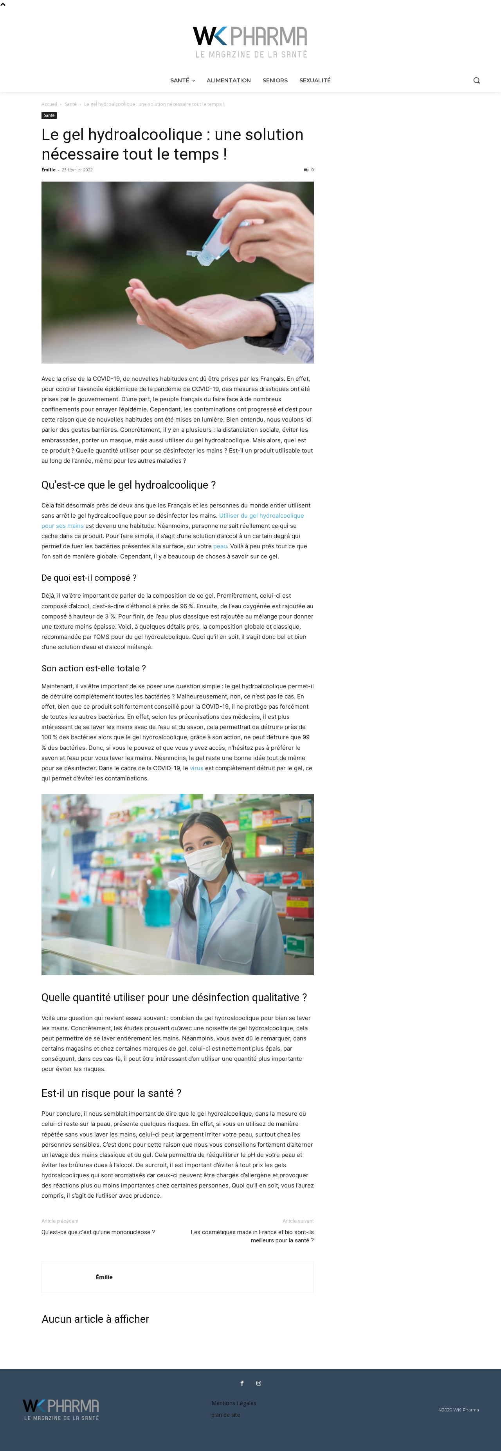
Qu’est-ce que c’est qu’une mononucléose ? (98, 1232)
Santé (71, 104)
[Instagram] (258, 1383)
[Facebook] (241, 1383)
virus (197, 768)
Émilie (48, 170)
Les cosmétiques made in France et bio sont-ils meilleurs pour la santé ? (252, 1236)
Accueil (49, 104)
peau (220, 546)
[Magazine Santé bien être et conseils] (250, 42)
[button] (476, 80)
